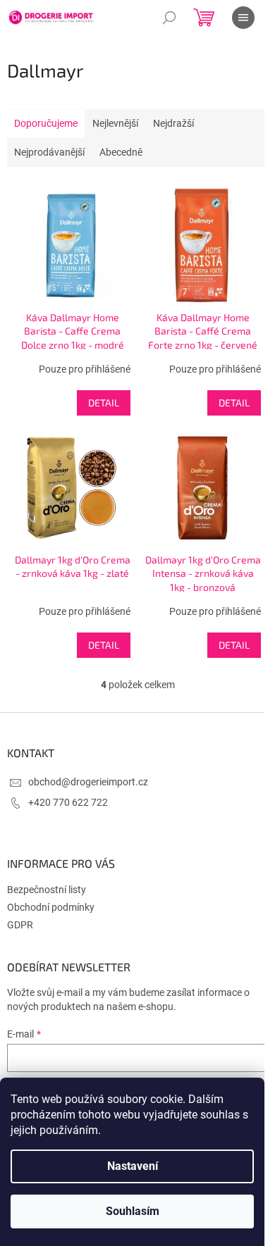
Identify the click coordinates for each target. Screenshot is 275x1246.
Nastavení (132, 1166)
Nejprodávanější (49, 152)
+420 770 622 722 (68, 802)
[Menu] (243, 18)
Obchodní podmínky (50, 907)
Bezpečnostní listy (46, 889)
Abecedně (120, 152)
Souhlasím (132, 1211)
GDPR (20, 924)
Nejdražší (173, 123)
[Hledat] (169, 18)
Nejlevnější (115, 123)
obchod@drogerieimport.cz (88, 781)
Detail (103, 403)
